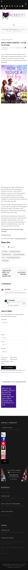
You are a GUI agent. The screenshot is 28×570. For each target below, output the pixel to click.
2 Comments (4, 49)
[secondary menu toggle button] (1, 1)
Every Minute (11, 505)
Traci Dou (7, 289)
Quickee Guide (18, 532)
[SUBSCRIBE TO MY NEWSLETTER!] (8, 407)
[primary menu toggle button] (14, 25)
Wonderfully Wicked (6, 498)
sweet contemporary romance (13, 257)
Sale (3, 257)
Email (3, 341)
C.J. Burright (4, 251)
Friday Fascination (7, 39)
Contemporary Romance (15, 251)
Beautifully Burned (18, 498)
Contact (8, 429)
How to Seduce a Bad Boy (18, 254)
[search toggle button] (25, 4)
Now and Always (5, 515)
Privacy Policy (17, 567)
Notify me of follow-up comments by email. (5, 360)
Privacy (14, 429)
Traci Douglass (5, 260)
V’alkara (3, 534)
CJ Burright (5, 47)
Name (3, 334)
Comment (3, 319)
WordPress (10, 567)
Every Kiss (4, 505)
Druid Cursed (4, 553)
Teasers (3, 532)
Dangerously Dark (6, 500)
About (2, 429)
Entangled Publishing (6, 254)
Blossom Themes (14, 565)
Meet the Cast (9, 532)
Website (3, 348)
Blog (18, 429)
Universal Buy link (6, 235)
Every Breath (19, 505)
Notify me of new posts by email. (13, 359)
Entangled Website (21, 238)
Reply (25, 289)
